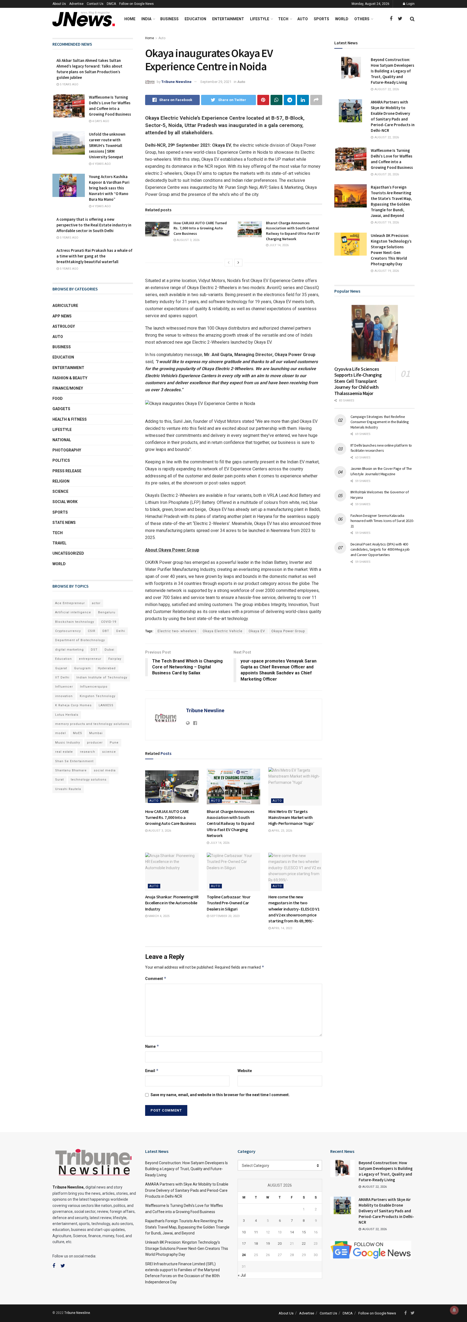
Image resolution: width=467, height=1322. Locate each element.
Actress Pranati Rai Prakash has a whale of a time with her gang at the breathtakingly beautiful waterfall (94, 256)
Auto (302, 19)
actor (96, 603)
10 (244, 1232)
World (341, 19)
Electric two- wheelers (177, 631)
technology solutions (88, 779)
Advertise (76, 4)
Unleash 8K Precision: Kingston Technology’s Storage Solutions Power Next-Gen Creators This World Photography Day (186, 1248)
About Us (59, 4)
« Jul (242, 1275)
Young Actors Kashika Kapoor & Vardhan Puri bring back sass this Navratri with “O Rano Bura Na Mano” (109, 188)
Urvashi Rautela (68, 789)
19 (268, 1243)
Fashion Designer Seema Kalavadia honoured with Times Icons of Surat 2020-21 (382, 520)
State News (64, 522)
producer (95, 742)
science (109, 752)
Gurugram (82, 668)
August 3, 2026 (187, 240)
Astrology (63, 326)
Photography (66, 450)
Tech (283, 19)
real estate (64, 752)
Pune (114, 742)
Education (195, 19)
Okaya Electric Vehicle (222, 631)
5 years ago (68, 84)
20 (280, 1243)
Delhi (120, 631)
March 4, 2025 (158, 916)
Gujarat (61, 668)
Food (57, 398)
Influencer (64, 686)
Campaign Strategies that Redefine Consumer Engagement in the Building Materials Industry (380, 422)
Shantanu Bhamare (71, 770)
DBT (105, 631)
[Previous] (229, 262)
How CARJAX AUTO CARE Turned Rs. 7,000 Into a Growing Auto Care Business (200, 228)
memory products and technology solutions (92, 724)
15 (304, 1232)
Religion (60, 481)
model (60, 733)
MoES (77, 733)
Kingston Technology (97, 696)
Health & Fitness (69, 419)
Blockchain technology (74, 622)
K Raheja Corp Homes (73, 705)
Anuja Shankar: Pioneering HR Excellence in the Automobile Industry (172, 903)
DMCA (111, 4)
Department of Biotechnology (80, 640)
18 (256, 1243)
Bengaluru (106, 612)
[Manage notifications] (454, 1310)
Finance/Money (67, 388)
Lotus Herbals (66, 715)
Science (60, 491)
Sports (321, 19)
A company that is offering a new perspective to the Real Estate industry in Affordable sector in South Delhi (93, 225)
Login (410, 4)
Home (129, 19)
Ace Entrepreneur (70, 603)
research (87, 752)
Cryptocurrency (68, 631)
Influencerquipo (94, 686)
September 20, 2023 (224, 916)
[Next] (238, 262)
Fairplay (114, 659)
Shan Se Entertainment (74, 761)
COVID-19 (108, 622)
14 (292, 1232)
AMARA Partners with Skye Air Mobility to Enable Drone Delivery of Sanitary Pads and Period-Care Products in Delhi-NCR (186, 1190)
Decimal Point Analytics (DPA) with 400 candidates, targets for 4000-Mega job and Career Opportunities (380, 549)
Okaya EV (257, 631)
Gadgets (61, 409)
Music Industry (67, 742)
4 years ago (101, 164)
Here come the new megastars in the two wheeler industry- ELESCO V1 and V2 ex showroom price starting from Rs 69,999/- (293, 909)
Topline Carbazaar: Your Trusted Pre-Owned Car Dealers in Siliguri (229, 903)
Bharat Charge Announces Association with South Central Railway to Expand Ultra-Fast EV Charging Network (293, 230)
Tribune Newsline (176, 82)
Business (169, 19)
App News (62, 316)
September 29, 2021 (215, 82)
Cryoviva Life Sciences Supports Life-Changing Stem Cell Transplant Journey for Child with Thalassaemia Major (358, 381)
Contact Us (95, 4)
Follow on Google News (136, 4)
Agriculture (65, 305)
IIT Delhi (62, 677)
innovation (64, 696)
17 (244, 1243)
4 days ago (100, 121)
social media (105, 770)
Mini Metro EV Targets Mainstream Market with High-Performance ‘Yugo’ (291, 817)
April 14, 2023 (281, 928)
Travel (59, 543)
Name (152, 1046)
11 (256, 1232)
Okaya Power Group (288, 631)
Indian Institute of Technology (101, 677)
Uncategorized (68, 553)
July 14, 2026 (278, 245)
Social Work (65, 502)
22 (304, 1243)
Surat (59, 779)
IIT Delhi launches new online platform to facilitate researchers (381, 448)
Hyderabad (107, 668)
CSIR (91, 631)
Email (152, 1070)
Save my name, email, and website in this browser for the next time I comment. (220, 1095)
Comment (155, 978)
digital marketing (69, 649)
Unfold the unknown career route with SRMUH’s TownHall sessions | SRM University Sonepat (107, 145)
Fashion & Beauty (69, 378)
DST (94, 649)
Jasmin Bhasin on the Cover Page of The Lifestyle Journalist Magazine (381, 471)
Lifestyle (259, 19)
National (61, 440)
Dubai (109, 649)
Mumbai (96, 733)
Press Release (66, 471)
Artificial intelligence (73, 612)
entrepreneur (90, 659)
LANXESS (106, 705)
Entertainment (228, 19)
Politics (61, 460)
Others (361, 19)
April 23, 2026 (281, 830)
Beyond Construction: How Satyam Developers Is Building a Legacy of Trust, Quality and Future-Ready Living (392, 71)
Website (245, 1071)
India (146, 19)
